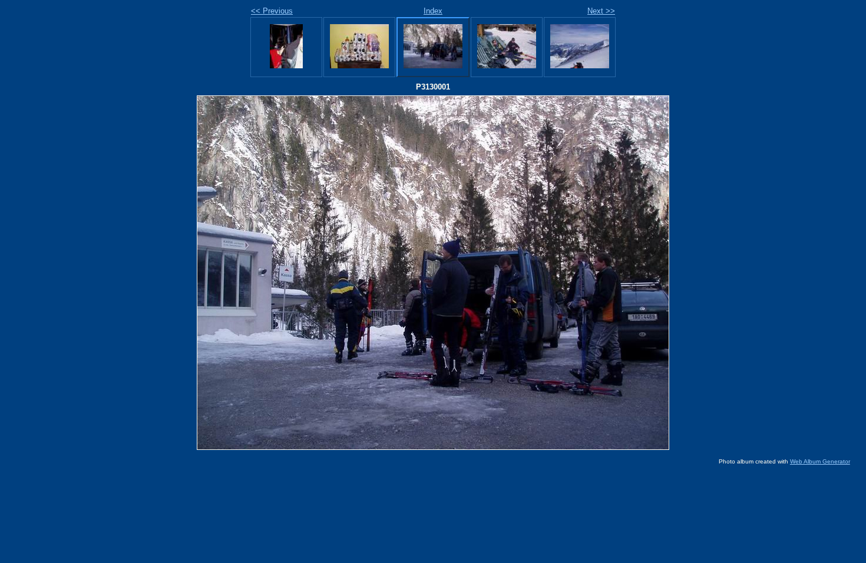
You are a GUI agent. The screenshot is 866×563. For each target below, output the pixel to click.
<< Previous (272, 10)
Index (433, 10)
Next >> (601, 10)
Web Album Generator (820, 461)
